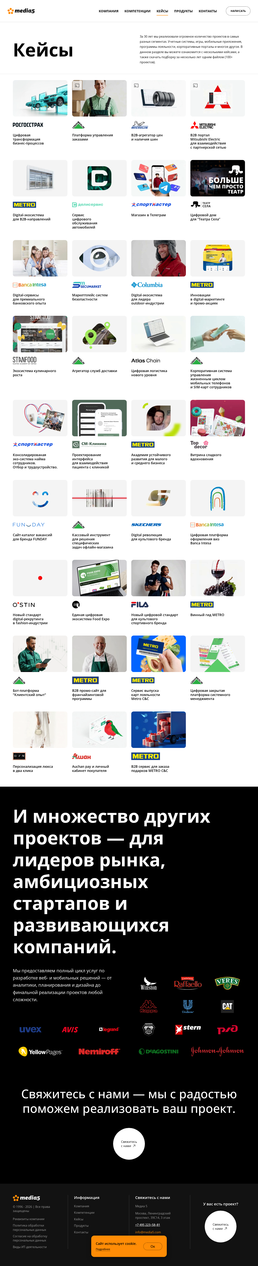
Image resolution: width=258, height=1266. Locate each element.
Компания (81, 1206)
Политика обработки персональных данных (29, 1227)
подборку (168, 57)
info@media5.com (148, 1232)
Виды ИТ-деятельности (30, 1247)
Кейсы (78, 1219)
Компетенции (84, 1212)
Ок (153, 1246)
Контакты (81, 1232)
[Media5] (21, 11)
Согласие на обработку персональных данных (30, 1238)
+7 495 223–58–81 (147, 1225)
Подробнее (103, 1249)
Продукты (81, 1226)
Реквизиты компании (28, 1219)
